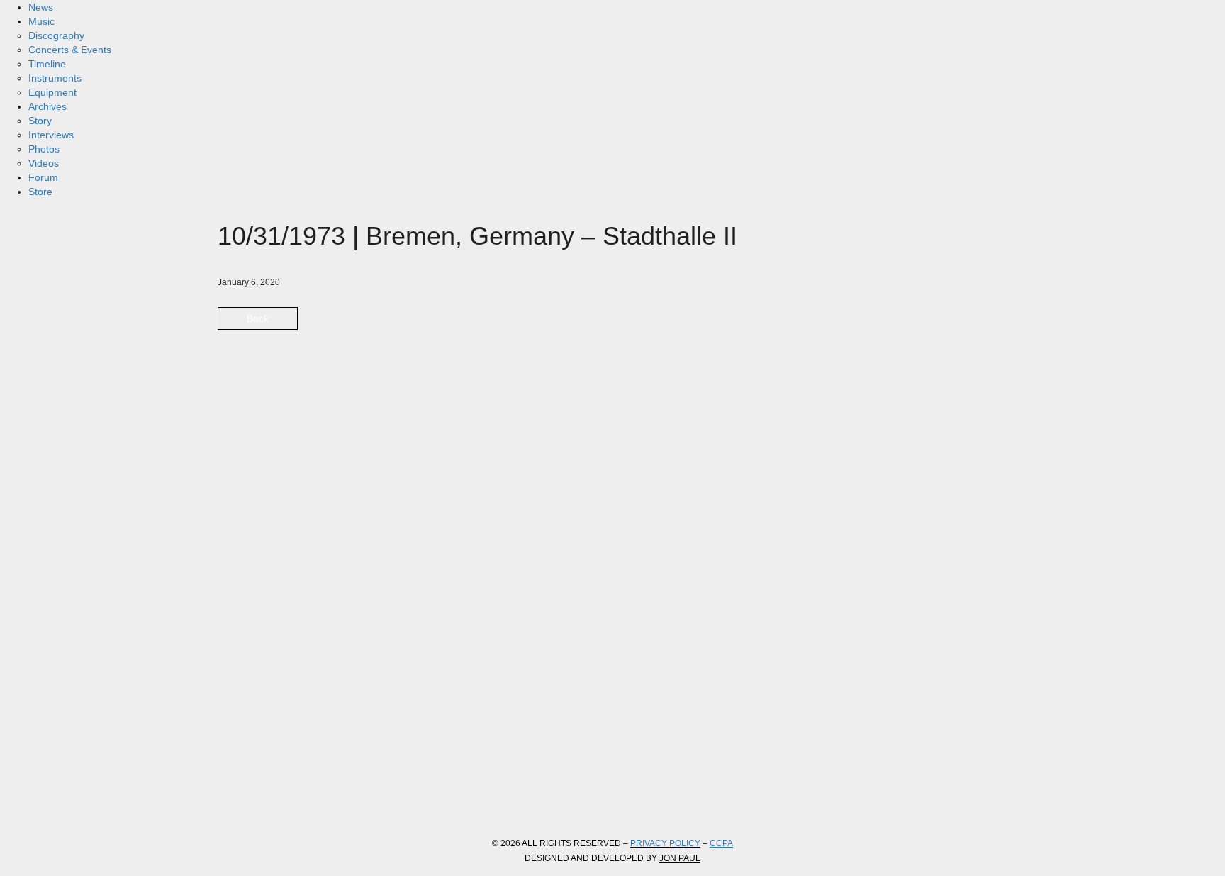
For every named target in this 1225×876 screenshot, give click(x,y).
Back (258, 318)
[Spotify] (386, 798)
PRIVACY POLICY (665, 843)
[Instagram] (310, 798)
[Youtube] (348, 798)
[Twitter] (271, 798)
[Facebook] (233, 798)
